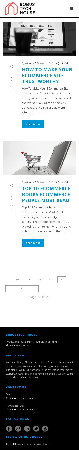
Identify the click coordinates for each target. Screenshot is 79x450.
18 (39, 279)
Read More (33, 124)
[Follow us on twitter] (36, 429)
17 (28, 279)
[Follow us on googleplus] (18, 429)
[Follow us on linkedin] (27, 429)
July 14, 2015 (63, 63)
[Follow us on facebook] (9, 429)
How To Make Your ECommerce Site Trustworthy (47, 75)
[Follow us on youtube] (45, 429)
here (14, 398)
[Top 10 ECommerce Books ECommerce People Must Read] (39, 158)
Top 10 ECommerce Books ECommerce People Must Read (46, 194)
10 (17, 279)
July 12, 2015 (63, 182)
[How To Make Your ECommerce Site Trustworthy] (39, 39)
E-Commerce (41, 63)
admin (28, 63)
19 (50, 279)
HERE (14, 444)
